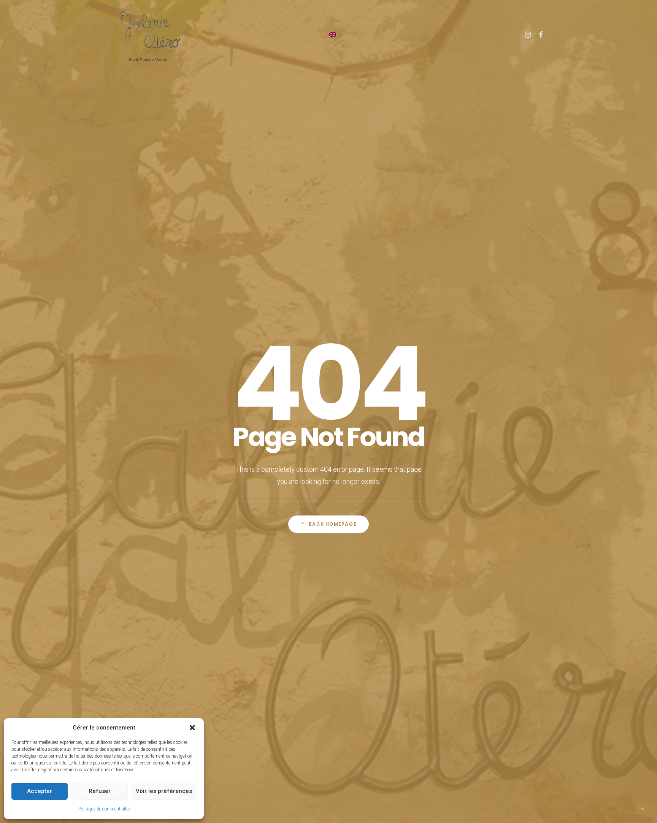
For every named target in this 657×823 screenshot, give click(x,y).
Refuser (100, 791)
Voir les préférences (164, 791)
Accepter (39, 791)
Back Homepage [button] (333, 524)
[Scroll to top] (642, 808)
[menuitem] (332, 34)
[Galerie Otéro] (149, 34)
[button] (192, 727)
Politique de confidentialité (104, 809)
